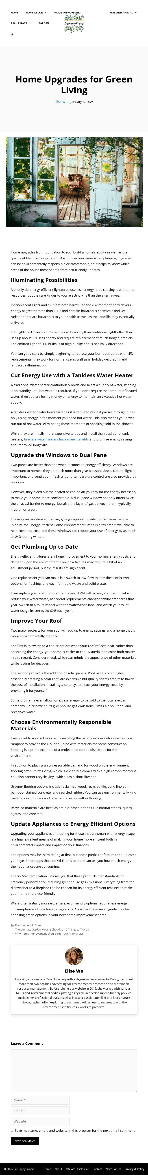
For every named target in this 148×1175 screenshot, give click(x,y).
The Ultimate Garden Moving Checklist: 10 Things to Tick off (52, 929)
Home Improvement (68, 12)
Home (15, 12)
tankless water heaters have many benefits (56, 439)
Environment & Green (28, 925)
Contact (97, 1169)
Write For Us (113, 1169)
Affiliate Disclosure (77, 1169)
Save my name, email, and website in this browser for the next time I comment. (75, 1130)
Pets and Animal (121, 12)
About (58, 1169)
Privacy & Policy (134, 1169)
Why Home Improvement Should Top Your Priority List (49, 933)
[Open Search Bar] (12, 34)
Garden (43, 23)
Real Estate (19, 23)
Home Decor (34, 12)
